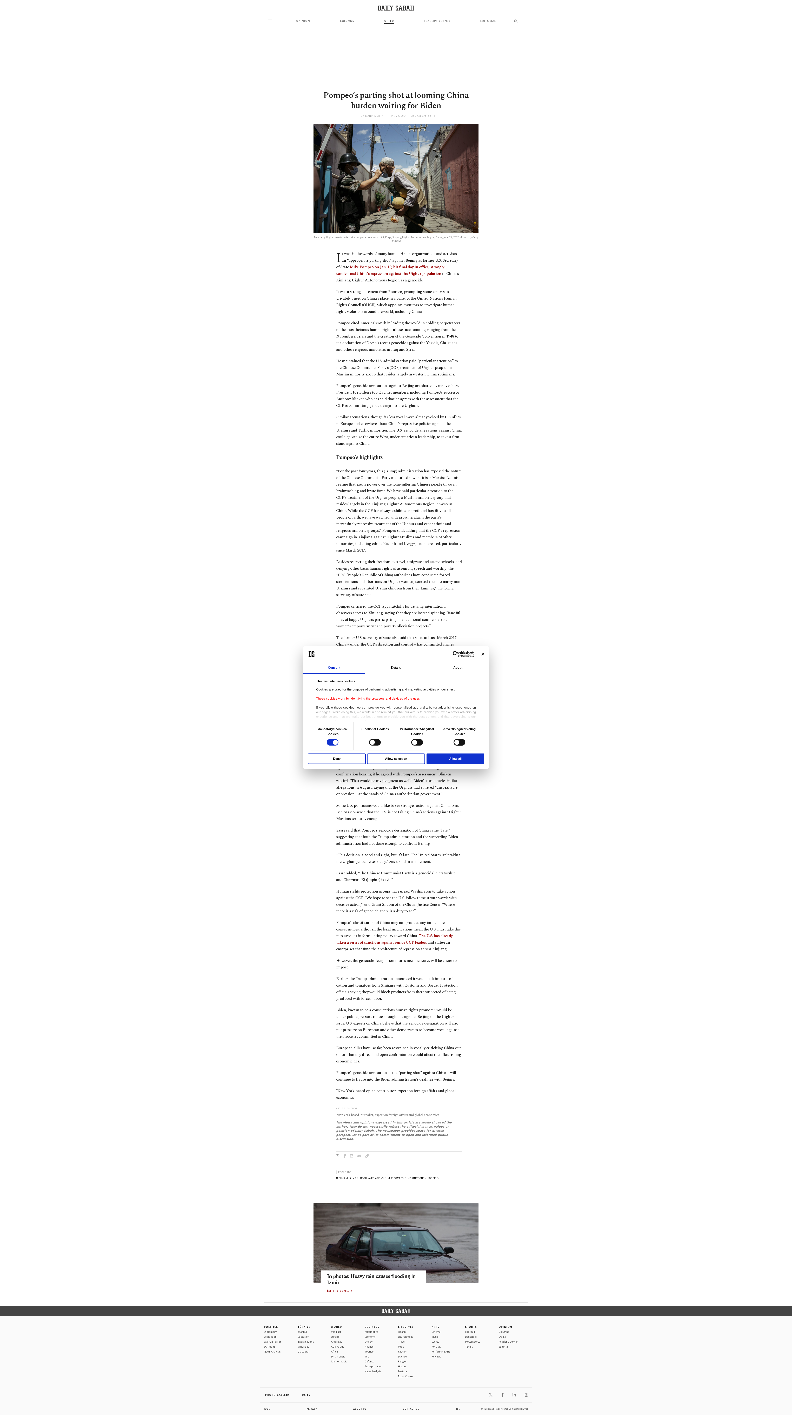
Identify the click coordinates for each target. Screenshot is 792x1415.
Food (401, 1346)
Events (435, 1341)
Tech (367, 1356)
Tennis (469, 1346)
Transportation (373, 1366)
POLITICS (271, 1327)
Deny (337, 759)
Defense (369, 1361)
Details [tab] (396, 667)
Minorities (303, 1346)
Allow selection (396, 759)
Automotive (371, 1332)
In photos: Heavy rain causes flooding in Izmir (371, 1280)
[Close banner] (482, 654)
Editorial (488, 21)
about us (359, 1408)
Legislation (270, 1337)
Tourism (369, 1351)
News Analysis (272, 1351)
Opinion (303, 21)
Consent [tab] (334, 667)
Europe (335, 1337)
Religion (402, 1361)
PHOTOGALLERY (342, 1290)
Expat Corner (405, 1376)
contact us (411, 1408)
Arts (435, 1327)
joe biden (433, 1178)
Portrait (436, 1346)
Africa (334, 1351)
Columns (347, 21)
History (402, 1366)
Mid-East (336, 1332)
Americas (336, 1341)
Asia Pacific (337, 1346)
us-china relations (371, 1178)
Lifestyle (406, 1327)
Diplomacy (270, 1332)
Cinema (436, 1332)
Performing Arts (441, 1351)
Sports (471, 1327)
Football (470, 1332)
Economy (370, 1337)
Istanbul (302, 1332)
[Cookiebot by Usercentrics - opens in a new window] (456, 654)
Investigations (306, 1341)
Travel (401, 1341)
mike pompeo (396, 1178)
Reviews (436, 1356)
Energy (368, 1341)
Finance (369, 1346)
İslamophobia (339, 1361)
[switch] (375, 742)
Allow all (455, 759)
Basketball (471, 1337)
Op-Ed (389, 21)
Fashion (402, 1351)
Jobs (267, 1408)
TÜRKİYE (304, 1327)
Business (372, 1327)
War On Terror (272, 1341)
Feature (402, 1371)
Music (435, 1337)
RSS (457, 1408)
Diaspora (303, 1351)
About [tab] (457, 667)
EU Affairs (269, 1346)
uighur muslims (346, 1178)
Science (402, 1356)
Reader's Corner (437, 21)
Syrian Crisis (338, 1356)
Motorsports (472, 1341)
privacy (311, 1408)
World (336, 1327)
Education (303, 1337)
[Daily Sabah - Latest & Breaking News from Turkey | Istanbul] (396, 8)
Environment (405, 1337)
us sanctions (416, 1178)
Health (402, 1332)
